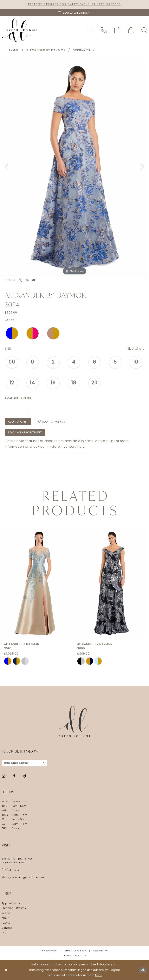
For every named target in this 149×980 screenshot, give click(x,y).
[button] (90, 30)
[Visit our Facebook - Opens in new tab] (14, 775)
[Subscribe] (44, 763)
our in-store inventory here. (63, 446)
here (98, 975)
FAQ (4, 933)
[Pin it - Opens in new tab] (27, 280)
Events (6, 923)
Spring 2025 (83, 50)
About (5, 918)
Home (14, 50)
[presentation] (38, 583)
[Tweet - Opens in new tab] (20, 280)
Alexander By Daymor (45, 50)
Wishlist (6, 913)
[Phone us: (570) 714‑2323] (103, 30)
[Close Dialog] (5, 970)
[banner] (19, 30)
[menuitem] (90, 30)
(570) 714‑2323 (11, 870)
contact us (104, 441)
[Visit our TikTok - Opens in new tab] (24, 776)
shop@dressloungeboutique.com (23, 877)
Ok (143, 970)
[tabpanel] (74, 167)
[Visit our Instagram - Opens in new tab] (3, 776)
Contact (7, 928)
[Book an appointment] (117, 30)
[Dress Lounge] (75, 721)
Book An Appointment (25, 432)
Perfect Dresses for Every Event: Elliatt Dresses (74, 4)
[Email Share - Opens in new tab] (33, 280)
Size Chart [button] (135, 348)
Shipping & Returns (14, 908)
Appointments (11, 903)
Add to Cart (18, 421)
